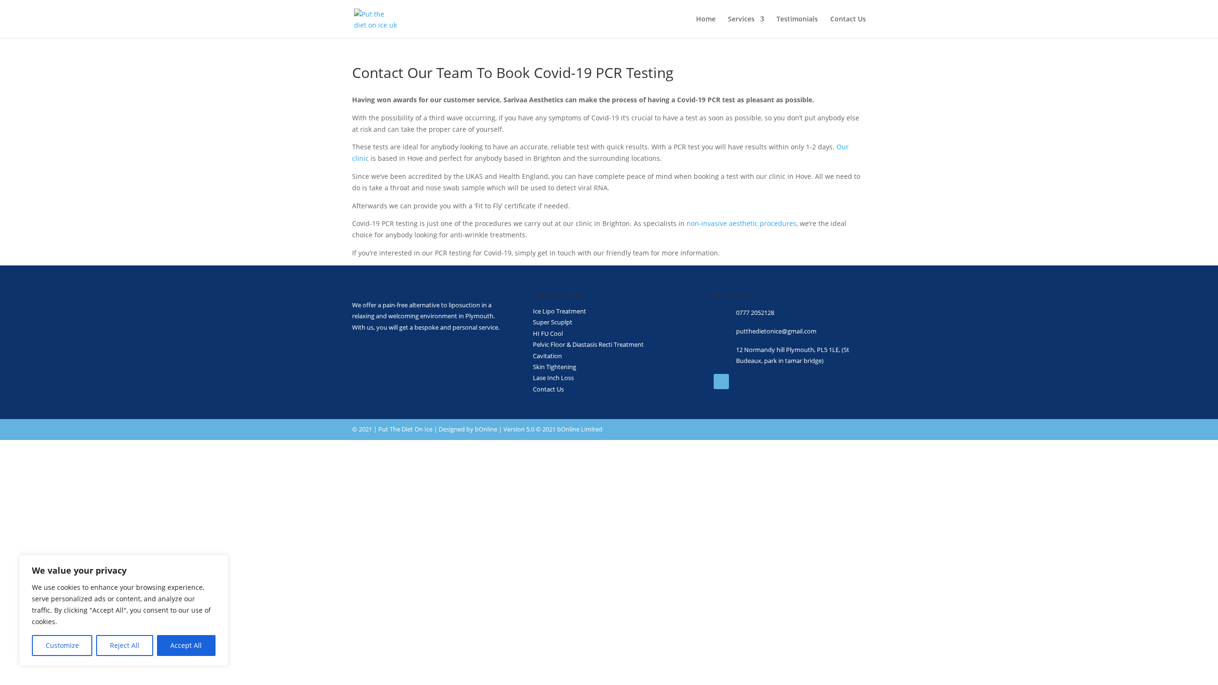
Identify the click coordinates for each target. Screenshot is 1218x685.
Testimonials (797, 19)
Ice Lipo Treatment (559, 311)
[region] (123, 610)
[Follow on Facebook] (721, 381)
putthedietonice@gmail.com (776, 331)
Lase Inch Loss (553, 377)
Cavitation (547, 356)
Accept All (186, 645)
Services (741, 19)
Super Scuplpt (552, 322)
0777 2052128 (755, 312)
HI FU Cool (548, 333)
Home (706, 19)
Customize (62, 645)
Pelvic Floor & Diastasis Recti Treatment (588, 344)
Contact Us (848, 19)
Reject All (124, 645)
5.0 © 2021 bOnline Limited (564, 429)
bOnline (486, 429)
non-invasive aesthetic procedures (741, 223)
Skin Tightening (554, 366)
